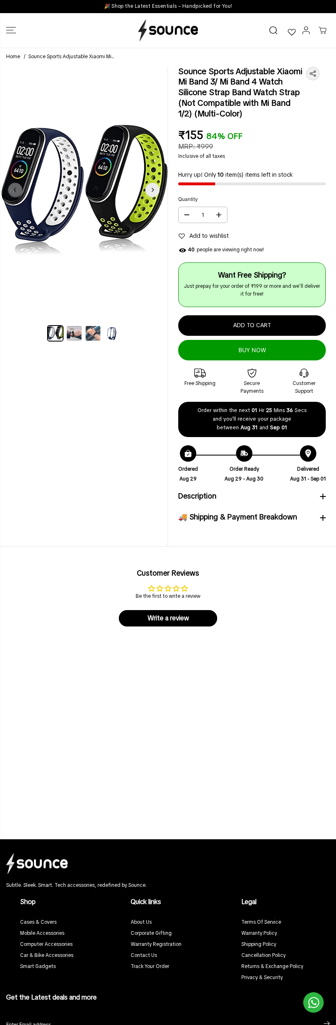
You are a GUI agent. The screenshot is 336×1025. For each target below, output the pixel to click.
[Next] (152, 190)
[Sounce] (168, 30)
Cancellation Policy (263, 955)
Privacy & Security (262, 977)
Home (13, 57)
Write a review (168, 618)
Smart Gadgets (38, 966)
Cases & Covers (38, 922)
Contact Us (144, 955)
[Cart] (322, 30)
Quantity (188, 199)
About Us (141, 922)
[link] (168, 864)
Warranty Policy (259, 933)
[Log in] (306, 30)
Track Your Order (150, 966)
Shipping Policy (258, 944)
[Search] (273, 30)
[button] (11, 30)
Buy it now (252, 349)
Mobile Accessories (42, 933)
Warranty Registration (156, 944)
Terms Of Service (261, 922)
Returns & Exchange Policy (272, 966)
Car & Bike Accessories (46, 955)
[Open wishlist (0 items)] (291, 31)
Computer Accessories (46, 944)
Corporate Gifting (151, 933)
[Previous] (15, 190)
